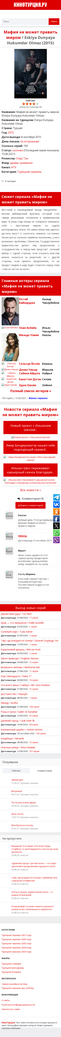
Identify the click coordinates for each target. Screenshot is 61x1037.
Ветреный (16, 791)
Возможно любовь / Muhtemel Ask (20, 667)
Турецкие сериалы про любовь (18, 988)
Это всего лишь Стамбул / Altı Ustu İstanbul (25, 685)
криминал (26, 163)
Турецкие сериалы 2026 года (16, 939)
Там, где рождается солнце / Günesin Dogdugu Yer (30, 640)
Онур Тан (22, 158)
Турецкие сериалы (29, 172)
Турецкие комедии (11, 963)
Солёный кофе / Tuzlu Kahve (17, 631)
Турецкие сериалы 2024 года (16, 947)
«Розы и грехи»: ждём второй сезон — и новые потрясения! (32, 893)
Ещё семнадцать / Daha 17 (16, 676)
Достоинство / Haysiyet (14, 694)
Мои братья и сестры (22, 825)
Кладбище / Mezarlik (12, 738)
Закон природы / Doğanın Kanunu (20, 658)
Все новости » (30, 490)
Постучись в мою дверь (23, 802)
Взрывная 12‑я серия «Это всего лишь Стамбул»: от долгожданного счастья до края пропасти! (34, 848)
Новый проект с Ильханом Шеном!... (30, 427)
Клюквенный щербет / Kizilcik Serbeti (21, 729)
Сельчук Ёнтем (29, 364)
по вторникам (29, 141)
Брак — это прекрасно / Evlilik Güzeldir (22, 622)
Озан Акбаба (27, 328)
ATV (13, 167)
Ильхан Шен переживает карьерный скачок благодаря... (30, 470)
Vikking (22, 535)
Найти (54, 21)
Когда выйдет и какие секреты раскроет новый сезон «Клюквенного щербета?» (32, 908)
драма (14, 163)
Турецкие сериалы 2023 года (16, 951)
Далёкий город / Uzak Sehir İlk (18, 720)
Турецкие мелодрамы (13, 967)
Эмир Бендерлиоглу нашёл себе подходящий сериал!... (30, 447)
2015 (11, 132)
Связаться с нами (11, 1009)
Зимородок (17, 779)
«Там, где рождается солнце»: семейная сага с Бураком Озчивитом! (34, 879)
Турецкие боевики (11, 971)
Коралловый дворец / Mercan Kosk (21, 649)
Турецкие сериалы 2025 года (16, 943)
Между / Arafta (9, 702)
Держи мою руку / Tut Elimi (16, 613)
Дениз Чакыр (28, 369)
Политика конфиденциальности (18, 1004)
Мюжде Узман (29, 335)
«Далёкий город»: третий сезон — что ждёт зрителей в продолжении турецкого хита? (33, 865)
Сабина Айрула (29, 373)
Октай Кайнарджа (27, 301)
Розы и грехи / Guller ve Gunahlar (19, 711)
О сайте (6, 1000)
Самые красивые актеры (15, 983)
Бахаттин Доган (30, 379)
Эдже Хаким (27, 385)
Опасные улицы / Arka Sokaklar (18, 747)
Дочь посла (17, 813)
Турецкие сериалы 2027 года (16, 935)
